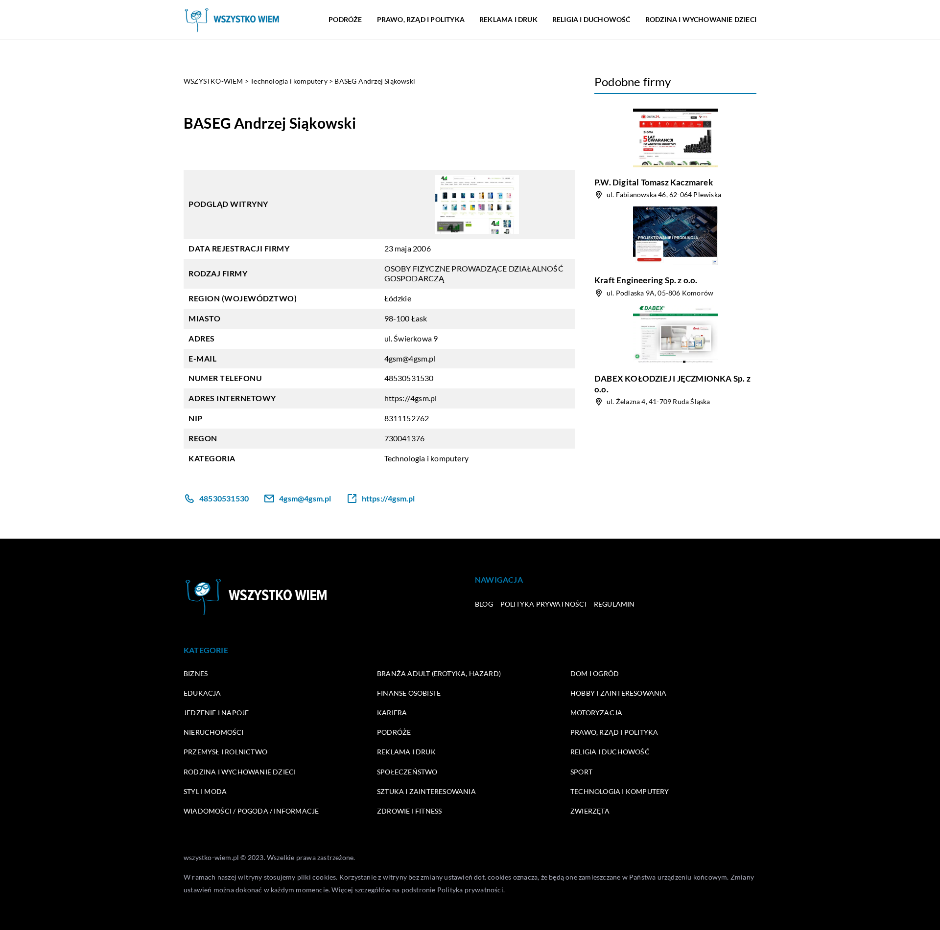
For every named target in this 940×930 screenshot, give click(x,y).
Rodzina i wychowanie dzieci (700, 19)
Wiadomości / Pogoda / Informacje (251, 811)
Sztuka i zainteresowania (426, 791)
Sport (581, 772)
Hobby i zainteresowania (618, 693)
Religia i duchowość (591, 19)
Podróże (345, 19)
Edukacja (202, 693)
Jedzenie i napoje (216, 712)
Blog (484, 604)
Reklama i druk (508, 19)
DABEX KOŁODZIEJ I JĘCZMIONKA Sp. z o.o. (672, 383)
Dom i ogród (594, 673)
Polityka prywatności (543, 604)
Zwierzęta (590, 811)
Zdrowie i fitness (409, 811)
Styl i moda (205, 791)
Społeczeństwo (407, 772)
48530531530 (409, 378)
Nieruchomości (214, 732)
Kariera (392, 712)
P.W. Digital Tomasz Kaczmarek (653, 182)
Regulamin (614, 604)
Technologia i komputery (426, 458)
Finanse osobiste (409, 693)
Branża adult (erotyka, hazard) (439, 673)
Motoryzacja (596, 712)
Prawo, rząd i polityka (421, 19)
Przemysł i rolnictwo (225, 752)
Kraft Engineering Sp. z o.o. (646, 280)
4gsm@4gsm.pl (410, 358)
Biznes (196, 673)
